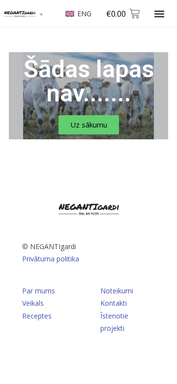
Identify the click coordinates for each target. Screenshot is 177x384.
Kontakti (113, 303)
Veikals (33, 303)
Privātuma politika (50, 258)
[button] (159, 13)
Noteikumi (116, 290)
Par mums (38, 290)
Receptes (37, 315)
